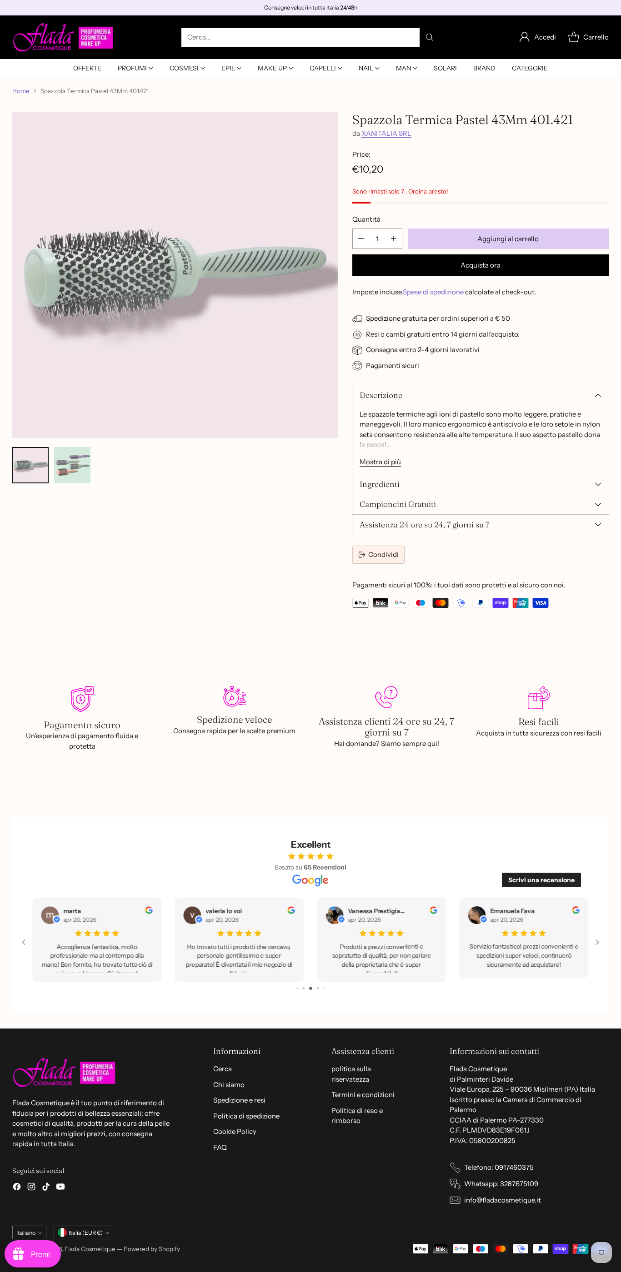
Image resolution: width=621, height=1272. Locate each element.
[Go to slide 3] (297, 988)
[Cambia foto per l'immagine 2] (72, 465)
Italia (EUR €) (86, 1232)
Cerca (222, 1068)
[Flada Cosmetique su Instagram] (31, 1188)
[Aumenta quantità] (394, 238)
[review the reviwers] (156, 911)
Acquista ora (481, 265)
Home (21, 90)
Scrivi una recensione (541, 880)
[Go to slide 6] (318, 988)
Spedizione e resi (239, 1100)
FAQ (220, 1147)
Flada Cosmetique (90, 1248)
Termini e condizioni (363, 1094)
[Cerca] (430, 37)
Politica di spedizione (246, 1116)
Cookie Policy (234, 1131)
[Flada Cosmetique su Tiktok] (45, 1188)
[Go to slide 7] (324, 988)
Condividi (383, 554)
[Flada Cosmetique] (63, 37)
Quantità (366, 219)
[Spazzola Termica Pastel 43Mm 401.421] (175, 275)
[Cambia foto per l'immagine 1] (30, 465)
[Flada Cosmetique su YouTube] (60, 1188)
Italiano (25, 1232)
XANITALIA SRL (386, 133)
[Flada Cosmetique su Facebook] (16, 1188)
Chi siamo (229, 1084)
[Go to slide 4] (303, 988)
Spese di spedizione (433, 292)
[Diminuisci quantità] (361, 238)
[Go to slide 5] (310, 988)
